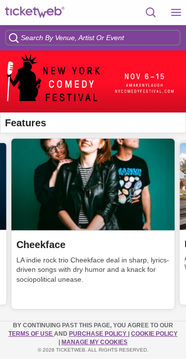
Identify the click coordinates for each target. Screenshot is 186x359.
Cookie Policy (154, 333)
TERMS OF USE (31, 333)
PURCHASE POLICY (98, 333)
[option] (93, 81)
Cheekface (40, 244)
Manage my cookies (94, 342)
